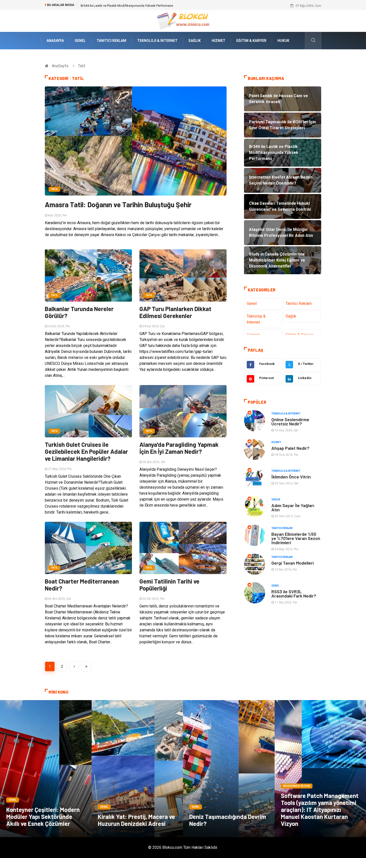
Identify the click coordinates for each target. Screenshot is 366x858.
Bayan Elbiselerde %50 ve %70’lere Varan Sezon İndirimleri (295, 538)
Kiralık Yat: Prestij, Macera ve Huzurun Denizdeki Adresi (136, 820)
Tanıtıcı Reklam (111, 41)
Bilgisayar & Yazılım (296, 786)
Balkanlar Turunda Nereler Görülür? (79, 312)
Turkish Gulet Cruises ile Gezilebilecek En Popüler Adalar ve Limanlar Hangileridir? (86, 451)
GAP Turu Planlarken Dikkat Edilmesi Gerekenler (175, 312)
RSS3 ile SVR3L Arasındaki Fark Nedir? (293, 593)
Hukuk (283, 41)
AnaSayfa (55, 41)
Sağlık (194, 41)
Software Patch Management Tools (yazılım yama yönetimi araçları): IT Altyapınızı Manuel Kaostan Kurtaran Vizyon (320, 809)
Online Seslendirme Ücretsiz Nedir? (290, 421)
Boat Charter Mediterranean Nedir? (82, 585)
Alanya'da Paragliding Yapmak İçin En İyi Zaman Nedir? (179, 448)
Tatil (54, 189)
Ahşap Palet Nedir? (290, 448)
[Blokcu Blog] (183, 20)
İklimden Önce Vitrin (291, 476)
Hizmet (218, 41)
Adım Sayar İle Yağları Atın (292, 507)
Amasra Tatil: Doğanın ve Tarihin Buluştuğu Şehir (118, 204)
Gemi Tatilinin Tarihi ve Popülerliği (169, 585)
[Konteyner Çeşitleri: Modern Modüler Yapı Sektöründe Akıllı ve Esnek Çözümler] (46, 768)
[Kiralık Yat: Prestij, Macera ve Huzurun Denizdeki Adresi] (137, 768)
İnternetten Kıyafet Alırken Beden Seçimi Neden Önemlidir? (122, 5)
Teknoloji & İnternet (157, 41)
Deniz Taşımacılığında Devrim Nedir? (227, 820)
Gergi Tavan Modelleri (292, 563)
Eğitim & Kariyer (251, 41)
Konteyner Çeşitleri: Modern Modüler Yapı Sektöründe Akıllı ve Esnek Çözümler (43, 816)
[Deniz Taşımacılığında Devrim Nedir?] (229, 768)
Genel (80, 41)
